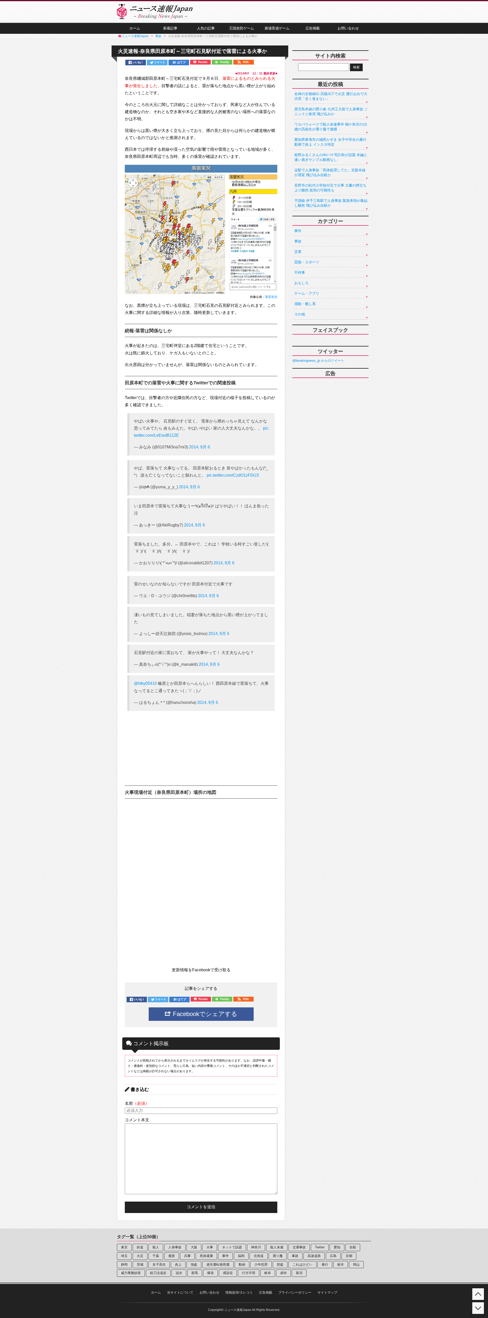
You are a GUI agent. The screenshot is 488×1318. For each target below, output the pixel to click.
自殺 (352, 1247)
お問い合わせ (348, 28)
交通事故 (299, 1247)
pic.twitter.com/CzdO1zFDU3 (233, 475)
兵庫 (187, 1256)
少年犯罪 (261, 1264)
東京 (124, 1247)
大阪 (194, 1247)
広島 (333, 1256)
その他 (299, 314)
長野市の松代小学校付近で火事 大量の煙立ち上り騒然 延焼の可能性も (330, 187)
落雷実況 (271, 296)
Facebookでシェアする (204, 1013)
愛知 (337, 1247)
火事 (209, 1247)
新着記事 (170, 28)
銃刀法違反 (158, 1273)
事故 (297, 241)
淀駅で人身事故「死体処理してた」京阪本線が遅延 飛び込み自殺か (329, 172)
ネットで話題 (232, 1247)
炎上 (178, 1264)
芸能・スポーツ (306, 262)
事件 (297, 231)
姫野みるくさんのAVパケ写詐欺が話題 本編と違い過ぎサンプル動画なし (330, 157)
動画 (242, 1264)
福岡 (241, 1256)
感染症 (228, 1273)
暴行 (325, 1264)
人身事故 (174, 1247)
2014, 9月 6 (199, 447)
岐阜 (267, 1273)
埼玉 (124, 1256)
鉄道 (140, 1247)
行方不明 (248, 1273)
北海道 (259, 1256)
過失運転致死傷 (218, 1264)
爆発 (210, 1273)
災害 (297, 252)
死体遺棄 (206, 1256)
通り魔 (278, 1256)
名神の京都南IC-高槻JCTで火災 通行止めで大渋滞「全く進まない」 (330, 96)
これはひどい (302, 1264)
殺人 (155, 1247)
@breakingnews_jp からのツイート (318, 360)
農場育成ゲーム (277, 28)
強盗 (194, 1264)
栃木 (340, 1264)
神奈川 (256, 1247)
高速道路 (314, 1256)
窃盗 (280, 1264)
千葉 (155, 1256)
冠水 (179, 1273)
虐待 (283, 1273)
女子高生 (159, 1264)
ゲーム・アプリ (306, 293)
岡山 (356, 1264)
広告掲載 (313, 28)
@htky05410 (145, 683)
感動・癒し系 (305, 304)
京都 (349, 1256)
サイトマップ (327, 1292)
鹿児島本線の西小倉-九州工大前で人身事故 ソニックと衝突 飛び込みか (331, 111)
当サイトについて (180, 1292)
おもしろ (301, 283)
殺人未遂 (276, 1247)
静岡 (124, 1264)
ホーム (134, 28)
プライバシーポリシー (294, 1292)
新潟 (299, 1273)
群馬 (194, 1273)
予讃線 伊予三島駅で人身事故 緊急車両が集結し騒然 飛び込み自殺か (331, 203)
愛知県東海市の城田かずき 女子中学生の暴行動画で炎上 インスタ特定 (330, 142)
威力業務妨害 (131, 1273)
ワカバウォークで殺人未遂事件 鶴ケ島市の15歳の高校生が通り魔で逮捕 (330, 126)
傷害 (171, 1256)
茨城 (140, 1264)
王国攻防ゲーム (241, 28)
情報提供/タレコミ (239, 1292)
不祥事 (299, 272)
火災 (140, 1256)
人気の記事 (206, 28)
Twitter (320, 1247)
